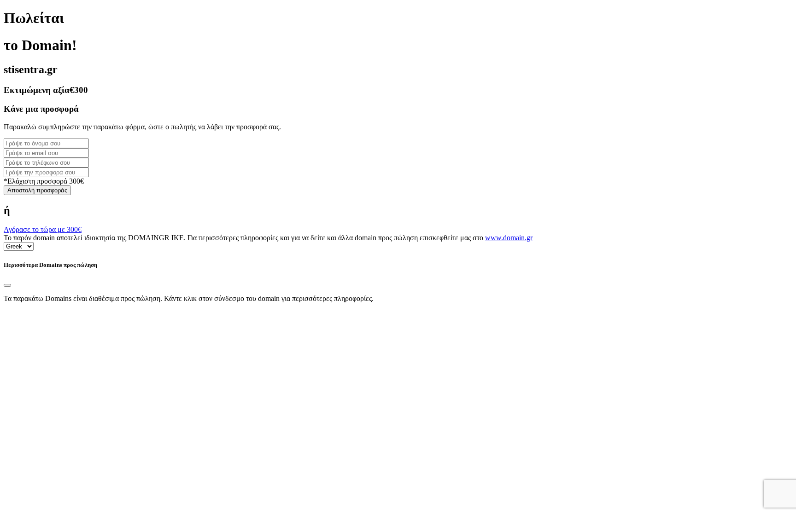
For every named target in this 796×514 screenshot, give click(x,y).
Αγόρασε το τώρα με (43, 229)
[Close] (7, 285)
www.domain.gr (509, 238)
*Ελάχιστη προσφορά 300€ (44, 181)
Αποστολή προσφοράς (37, 190)
